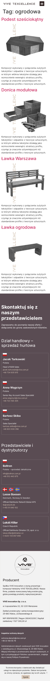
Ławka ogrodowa (18, 227)
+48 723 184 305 (10, 401)
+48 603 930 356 (11, 429)
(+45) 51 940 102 (10, 507)
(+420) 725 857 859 (12, 536)
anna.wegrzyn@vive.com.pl (15, 398)
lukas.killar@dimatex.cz (13, 533)
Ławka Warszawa (18, 158)
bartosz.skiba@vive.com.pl (15, 426)
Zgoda (25, 677)
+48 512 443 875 (10, 476)
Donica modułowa (19, 89)
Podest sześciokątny (22, 19)
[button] (42, 3)
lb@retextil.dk (9, 505)
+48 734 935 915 (10, 372)
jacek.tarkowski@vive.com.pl (15, 370)
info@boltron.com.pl (11, 473)
